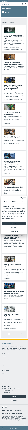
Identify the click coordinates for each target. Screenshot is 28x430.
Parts (3, 376)
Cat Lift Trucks (5, 356)
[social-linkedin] (6, 407)
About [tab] (22, 201)
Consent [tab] (5, 201)
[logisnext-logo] (6, 4)
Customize (13, 227)
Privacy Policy (17, 410)
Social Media (10, 410)
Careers (3, 373)
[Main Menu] (25, 4)
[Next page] (21, 333)
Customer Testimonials (7, 382)
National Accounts (6, 379)
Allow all (14, 223)
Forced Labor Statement (17, 413)
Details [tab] (14, 201)
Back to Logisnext (7, 8)
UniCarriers (4, 365)
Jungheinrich (4, 362)
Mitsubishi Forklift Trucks (7, 359)
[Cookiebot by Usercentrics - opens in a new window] (20, 198)
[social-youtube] (3, 407)
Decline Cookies (14, 231)
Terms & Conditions (6, 413)
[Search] (22, 4)
